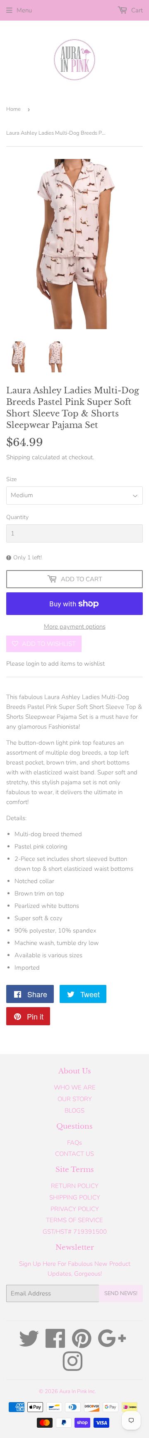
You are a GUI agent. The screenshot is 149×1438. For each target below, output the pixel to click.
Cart (136, 10)
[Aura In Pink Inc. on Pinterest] (82, 1344)
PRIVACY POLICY (74, 1209)
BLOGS (74, 1110)
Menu (24, 10)
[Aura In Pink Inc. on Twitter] (29, 1344)
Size (11, 479)
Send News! (120, 1293)
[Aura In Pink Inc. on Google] (112, 1344)
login (32, 663)
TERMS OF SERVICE (74, 1220)
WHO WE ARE (75, 1087)
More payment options (75, 626)
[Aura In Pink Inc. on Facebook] (55, 1344)
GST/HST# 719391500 (75, 1232)
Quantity (17, 517)
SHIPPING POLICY (74, 1197)
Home (13, 109)
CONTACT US (74, 1154)
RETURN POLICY (75, 1186)
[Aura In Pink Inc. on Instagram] (72, 1367)
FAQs (74, 1143)
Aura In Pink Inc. (77, 1391)
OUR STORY (75, 1099)
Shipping (18, 457)
